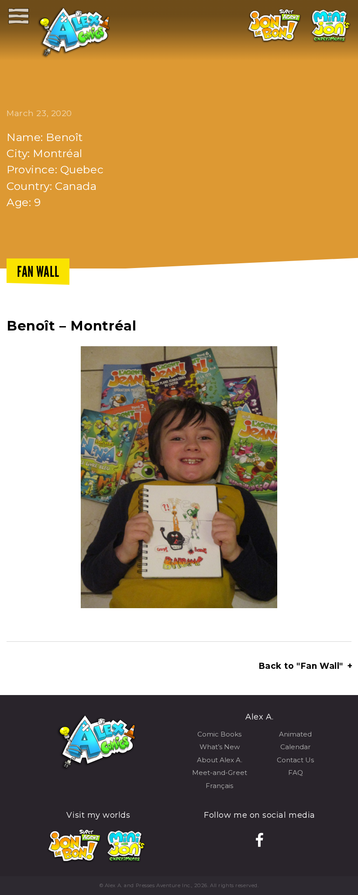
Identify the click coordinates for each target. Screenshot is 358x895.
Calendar (295, 747)
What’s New (220, 747)
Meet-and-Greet (219, 772)
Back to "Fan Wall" (304, 666)
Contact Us (295, 760)
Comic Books (219, 734)
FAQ (295, 772)
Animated (295, 734)
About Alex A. (219, 760)
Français (219, 785)
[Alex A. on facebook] (259, 840)
